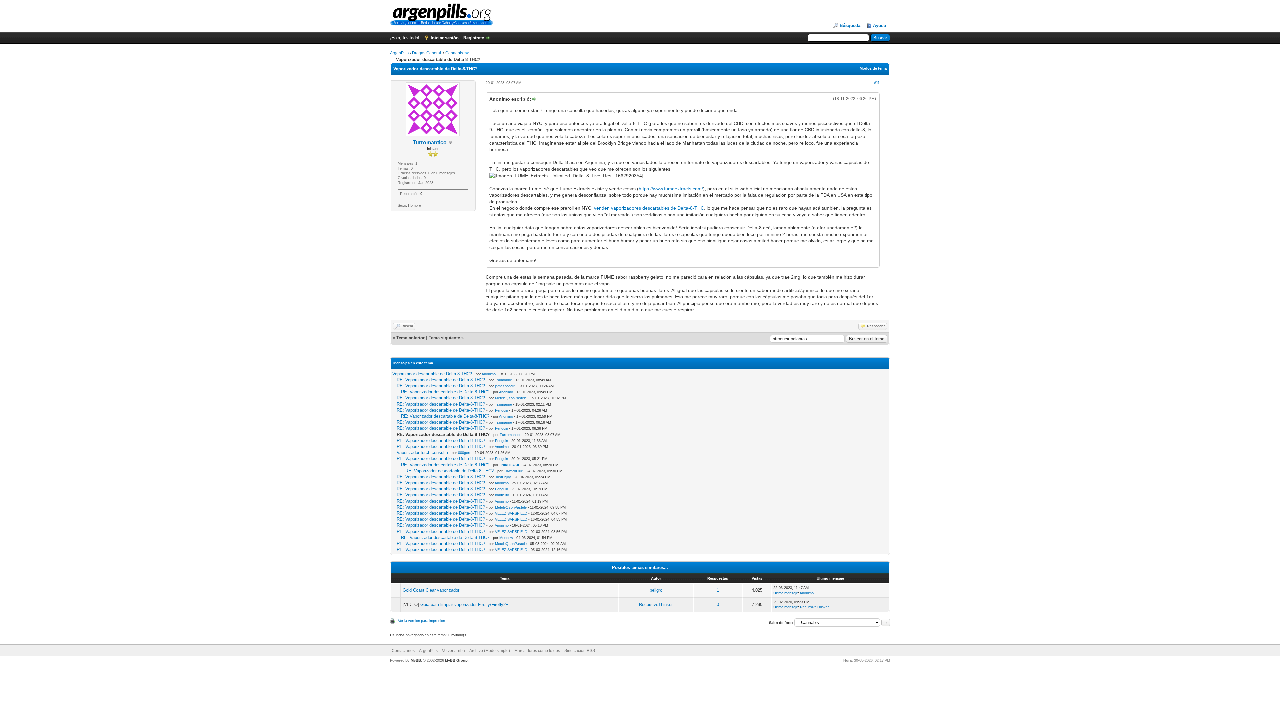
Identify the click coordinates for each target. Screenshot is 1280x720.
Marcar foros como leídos (537, 650)
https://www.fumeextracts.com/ (671, 188)
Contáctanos (403, 650)
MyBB (416, 660)
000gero (464, 453)
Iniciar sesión (445, 37)
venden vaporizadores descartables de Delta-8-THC (649, 208)
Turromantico (430, 142)
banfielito (502, 495)
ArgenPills (399, 53)
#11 (877, 83)
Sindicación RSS (579, 650)
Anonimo (489, 374)
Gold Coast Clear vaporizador (431, 590)
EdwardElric (513, 471)
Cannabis (454, 53)
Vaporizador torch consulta (422, 452)
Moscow (506, 538)
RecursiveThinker (656, 604)
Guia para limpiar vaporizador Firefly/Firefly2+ (464, 604)
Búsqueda (850, 25)
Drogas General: (427, 53)
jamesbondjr (505, 386)
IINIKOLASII (509, 465)
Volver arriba (453, 650)
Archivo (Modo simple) (489, 650)
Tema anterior (410, 337)
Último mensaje (785, 593)
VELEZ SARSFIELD (511, 513)
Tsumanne (503, 380)
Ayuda (879, 25)
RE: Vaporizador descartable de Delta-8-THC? (441, 379)
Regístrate (473, 37)
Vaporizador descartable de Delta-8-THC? (432, 373)
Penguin (501, 410)
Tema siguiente (444, 337)
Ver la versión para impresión (421, 621)
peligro (656, 590)
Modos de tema (873, 68)
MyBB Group (456, 660)
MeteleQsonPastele (511, 398)
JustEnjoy (503, 477)
